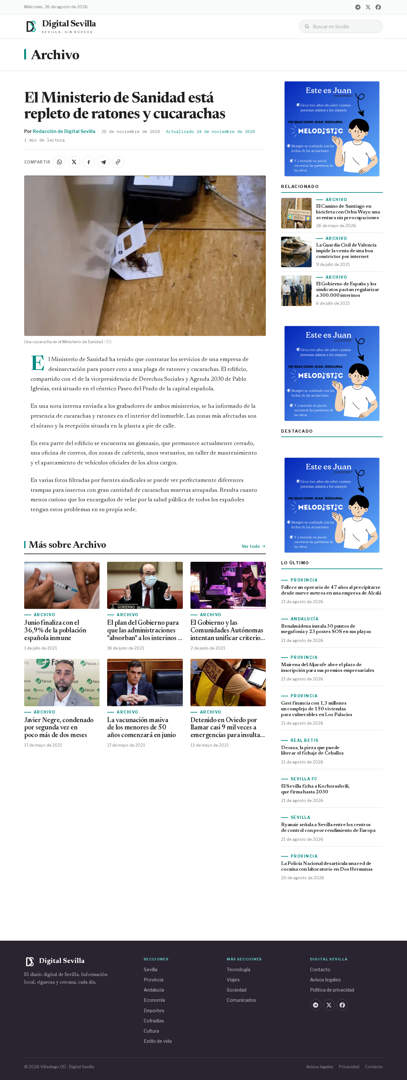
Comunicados (241, 1000)
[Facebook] (378, 7)
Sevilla (150, 969)
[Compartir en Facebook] (89, 162)
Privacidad (349, 1066)
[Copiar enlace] (118, 162)
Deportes (154, 1010)
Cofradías (154, 1020)
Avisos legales (325, 979)
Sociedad (236, 990)
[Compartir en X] (74, 162)
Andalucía (154, 990)
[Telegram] (357, 7)
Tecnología (238, 969)
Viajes (233, 979)
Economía (154, 1000)
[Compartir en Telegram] (103, 162)
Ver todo (251, 546)
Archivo (55, 56)
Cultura (151, 1031)
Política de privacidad (332, 990)
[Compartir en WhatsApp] (59, 162)
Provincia (153, 979)
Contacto (320, 969)
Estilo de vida (158, 1041)
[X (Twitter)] (368, 7)
